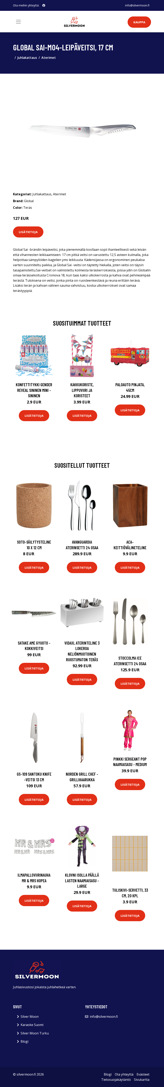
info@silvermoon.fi (137, 5)
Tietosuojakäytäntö (116, 1079)
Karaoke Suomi (32, 1025)
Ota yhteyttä (124, 1074)
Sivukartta (141, 1079)
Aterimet (48, 57)
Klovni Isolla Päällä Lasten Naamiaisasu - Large (82, 880)
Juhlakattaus (27, 57)
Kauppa (139, 22)
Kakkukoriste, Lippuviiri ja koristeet (82, 390)
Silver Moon (30, 1016)
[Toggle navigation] (18, 21)
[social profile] (44, 5)
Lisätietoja (28, 232)
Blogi (24, 1041)
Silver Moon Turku (35, 1033)
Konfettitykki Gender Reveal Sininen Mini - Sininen (34, 390)
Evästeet (143, 1074)
